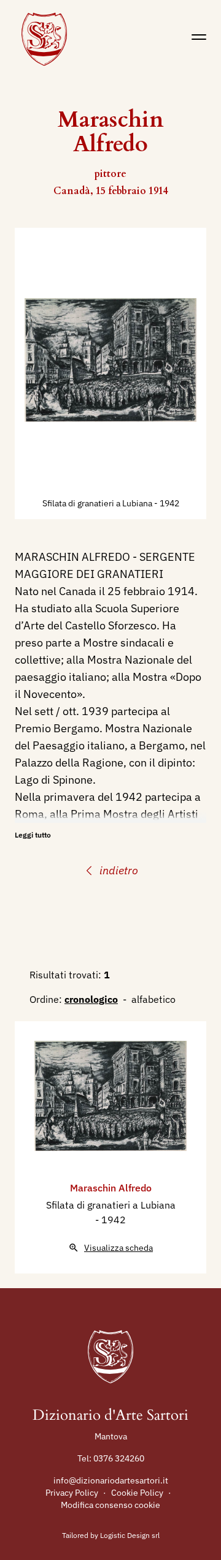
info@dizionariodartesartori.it (110, 1480)
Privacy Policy (71, 1492)
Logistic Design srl (130, 1535)
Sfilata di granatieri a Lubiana (98, 503)
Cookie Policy (137, 1492)
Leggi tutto (33, 834)
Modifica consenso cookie (110, 1504)
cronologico (91, 999)
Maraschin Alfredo (111, 1188)
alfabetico (153, 999)
